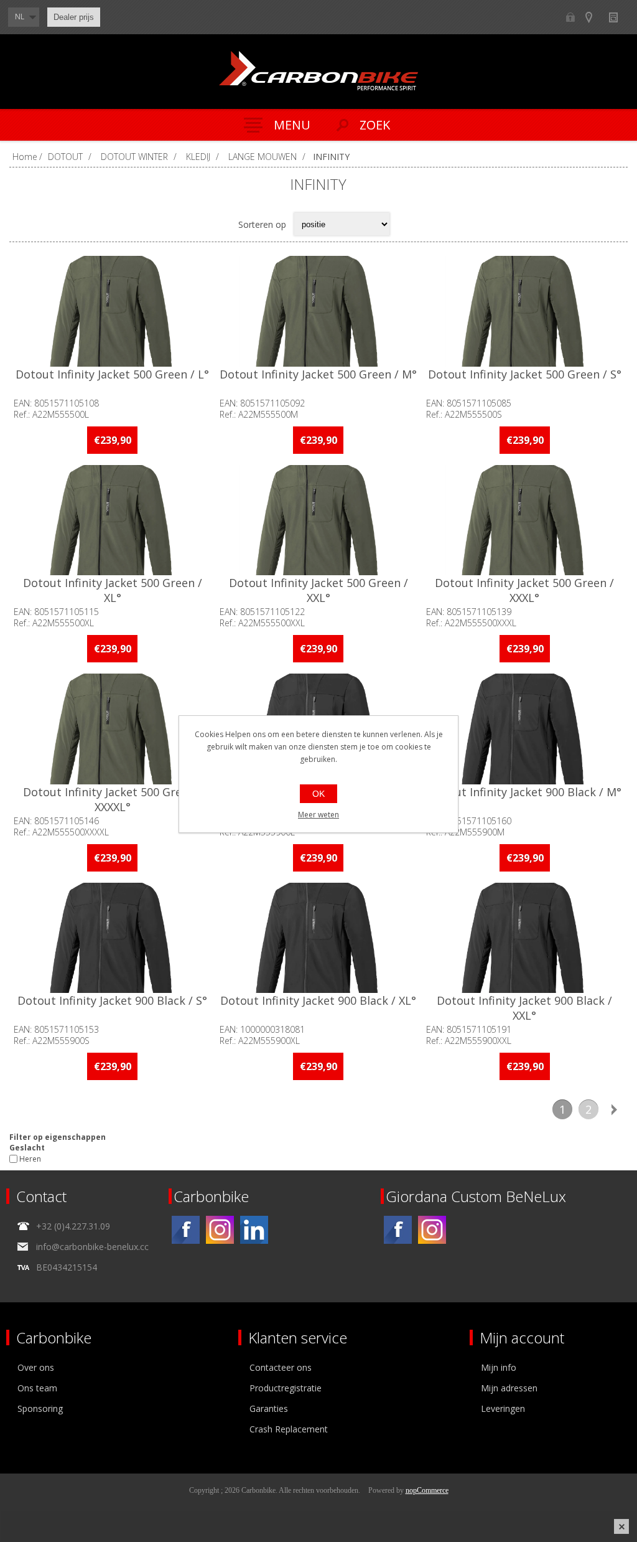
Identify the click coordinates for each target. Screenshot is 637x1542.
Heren (30, 1159)
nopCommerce (427, 1490)
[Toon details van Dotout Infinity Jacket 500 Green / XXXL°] (524, 520)
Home (24, 156)
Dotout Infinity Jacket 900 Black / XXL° (524, 1008)
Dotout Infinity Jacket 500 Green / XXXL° (524, 590)
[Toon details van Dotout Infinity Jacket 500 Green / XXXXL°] (113, 729)
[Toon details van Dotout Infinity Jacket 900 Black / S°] (113, 938)
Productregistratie (285, 1388)
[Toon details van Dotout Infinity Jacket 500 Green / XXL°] (318, 520)
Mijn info (498, 1367)
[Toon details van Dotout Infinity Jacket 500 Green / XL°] (113, 520)
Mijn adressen (509, 1388)
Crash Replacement (288, 1429)
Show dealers (594, 17)
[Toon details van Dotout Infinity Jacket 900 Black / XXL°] (524, 938)
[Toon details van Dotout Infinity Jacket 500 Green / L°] (113, 311)
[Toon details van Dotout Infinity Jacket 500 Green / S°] (524, 311)
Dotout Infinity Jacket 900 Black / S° (112, 1000)
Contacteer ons (280, 1367)
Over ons (35, 1367)
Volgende (615, 1109)
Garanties (268, 1408)
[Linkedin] (254, 1230)
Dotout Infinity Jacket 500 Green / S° (524, 374)
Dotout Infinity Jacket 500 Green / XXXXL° (112, 799)
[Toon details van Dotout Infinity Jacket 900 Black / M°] (524, 729)
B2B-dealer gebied (570, 17)
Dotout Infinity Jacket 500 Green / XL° (112, 590)
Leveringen (503, 1408)
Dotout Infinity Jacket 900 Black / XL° (318, 1000)
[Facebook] (186, 1230)
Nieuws (619, 17)
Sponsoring (40, 1408)
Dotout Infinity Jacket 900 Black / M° (524, 791)
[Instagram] (220, 1230)
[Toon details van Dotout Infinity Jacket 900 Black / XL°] (318, 938)
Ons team (37, 1388)
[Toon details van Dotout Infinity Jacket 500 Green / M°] (318, 311)
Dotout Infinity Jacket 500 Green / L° (112, 374)
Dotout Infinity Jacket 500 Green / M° (318, 374)
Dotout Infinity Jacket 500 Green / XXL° (318, 590)
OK (318, 794)
